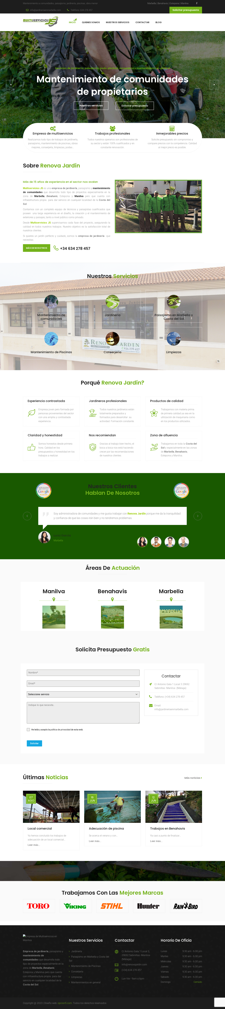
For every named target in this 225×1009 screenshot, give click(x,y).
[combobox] (83, 694)
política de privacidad (60, 729)
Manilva (184, 3)
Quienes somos (91, 22)
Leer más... (34, 845)
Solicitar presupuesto (185, 10)
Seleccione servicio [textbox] (38, 694)
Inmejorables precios (172, 133)
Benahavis (163, 3)
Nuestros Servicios (117, 22)
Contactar (142, 22)
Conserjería (77, 971)
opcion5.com (65, 1003)
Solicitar (34, 743)
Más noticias (192, 778)
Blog (159, 22)
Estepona (175, 3)
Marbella (151, 3)
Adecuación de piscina (106, 828)
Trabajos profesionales (112, 133)
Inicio (72, 22)
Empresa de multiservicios (53, 133)
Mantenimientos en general (86, 982)
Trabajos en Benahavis (167, 828)
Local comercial (40, 828)
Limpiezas (76, 977)
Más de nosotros (36, 248)
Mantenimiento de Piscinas (86, 966)
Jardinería (76, 951)
